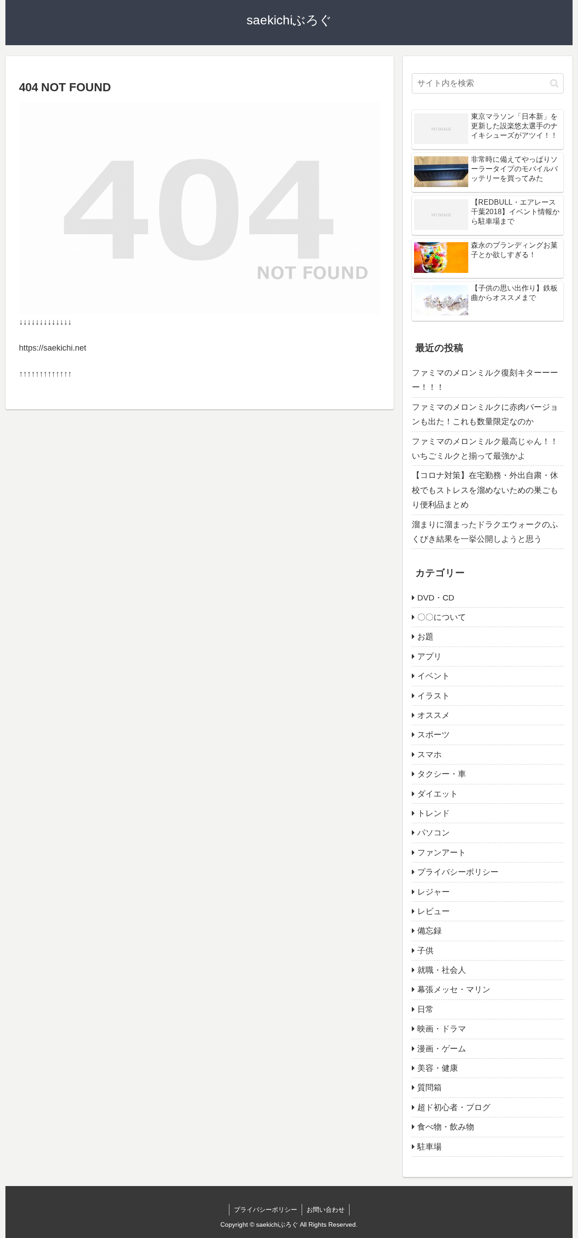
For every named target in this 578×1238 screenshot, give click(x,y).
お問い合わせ (326, 1209)
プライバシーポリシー (265, 1209)
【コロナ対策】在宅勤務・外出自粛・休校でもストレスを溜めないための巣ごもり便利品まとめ (485, 490)
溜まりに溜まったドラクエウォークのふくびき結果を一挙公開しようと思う (485, 532)
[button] (554, 83)
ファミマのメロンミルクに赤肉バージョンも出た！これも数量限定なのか (485, 414)
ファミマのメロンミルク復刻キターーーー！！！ (485, 380)
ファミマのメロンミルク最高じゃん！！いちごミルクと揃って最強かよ (485, 448)
